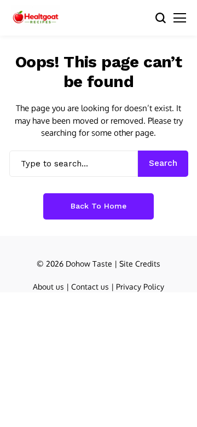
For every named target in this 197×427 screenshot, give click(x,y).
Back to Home (98, 205)
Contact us (90, 286)
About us (48, 286)
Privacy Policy (140, 286)
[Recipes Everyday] (35, 17)
